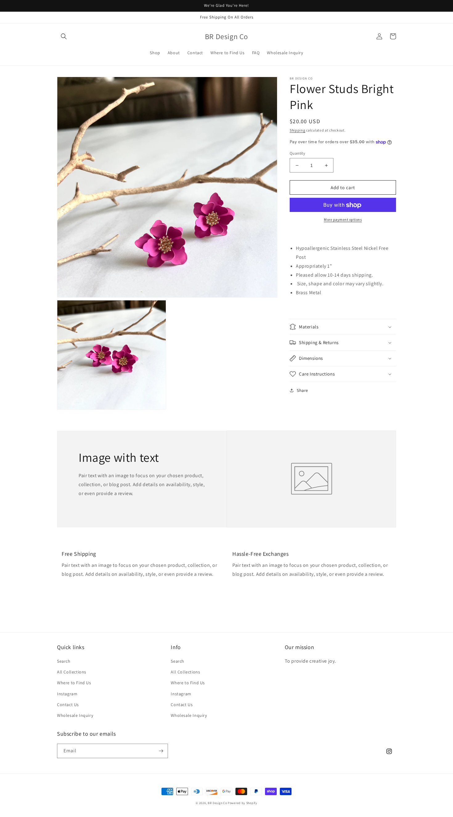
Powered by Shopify (242, 803)
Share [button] (302, 390)
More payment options (343, 219)
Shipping (297, 130)
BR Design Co (217, 803)
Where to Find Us (74, 682)
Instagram (67, 694)
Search (64, 661)
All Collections (71, 672)
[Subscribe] (161, 751)
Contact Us (68, 704)
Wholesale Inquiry (75, 715)
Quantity (297, 153)
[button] (64, 36)
